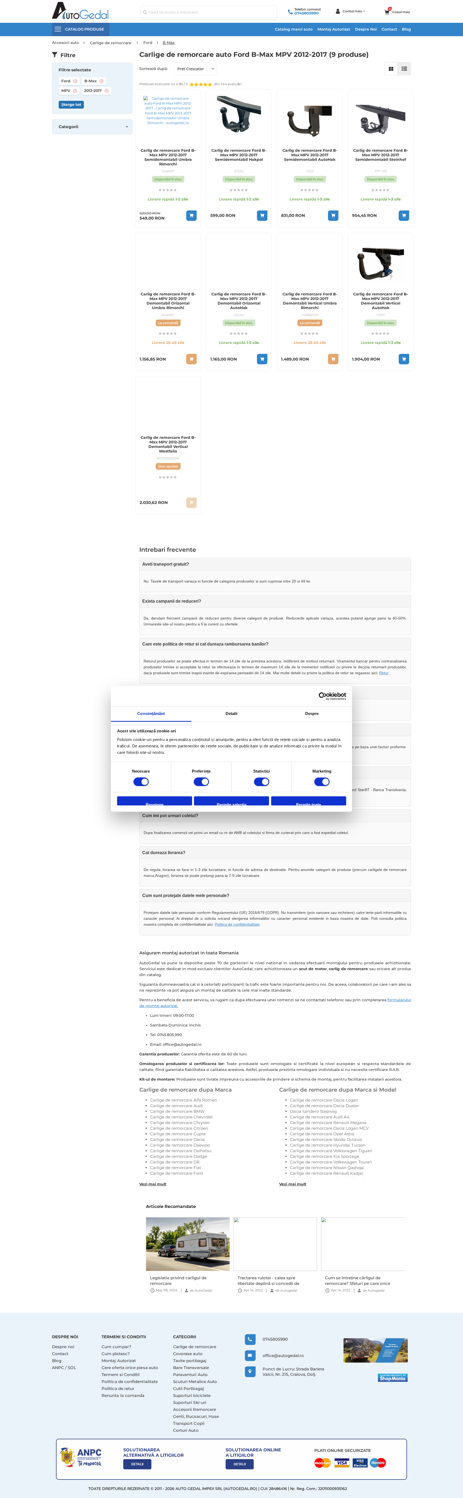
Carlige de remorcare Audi (176, 1105)
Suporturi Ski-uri (189, 1402)
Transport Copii (188, 1423)
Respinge (154, 804)
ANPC (58, 1367)
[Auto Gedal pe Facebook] (375, 1350)
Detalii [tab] (232, 713)
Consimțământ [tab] (151, 713)
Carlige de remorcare (194, 1346)
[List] (404, 68)
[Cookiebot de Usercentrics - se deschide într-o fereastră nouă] (322, 696)
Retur (384, 673)
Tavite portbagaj (189, 1360)
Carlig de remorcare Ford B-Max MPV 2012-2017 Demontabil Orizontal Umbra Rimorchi (168, 301)
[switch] (201, 782)
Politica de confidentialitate (237, 924)
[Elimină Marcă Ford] (75, 81)
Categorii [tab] (69, 126)
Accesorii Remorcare (194, 1409)
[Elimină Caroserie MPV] (75, 91)
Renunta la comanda (123, 1395)
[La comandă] (191, 359)
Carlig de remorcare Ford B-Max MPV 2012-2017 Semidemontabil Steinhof (380, 155)
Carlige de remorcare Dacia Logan (324, 1100)
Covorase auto (188, 1353)
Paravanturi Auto (190, 1374)
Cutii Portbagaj (188, 1388)
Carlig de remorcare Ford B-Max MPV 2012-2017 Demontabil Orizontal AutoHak (238, 301)
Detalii (137, 1464)
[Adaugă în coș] (191, 215)
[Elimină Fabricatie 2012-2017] (107, 91)
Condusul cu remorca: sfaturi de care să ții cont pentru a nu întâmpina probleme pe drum (362, 1280)
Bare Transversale (191, 1367)
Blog (406, 29)
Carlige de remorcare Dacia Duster (324, 1105)
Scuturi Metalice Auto (195, 1381)
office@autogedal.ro (278, 1355)
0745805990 (306, 13)
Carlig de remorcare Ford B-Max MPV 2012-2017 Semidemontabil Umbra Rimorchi (168, 157)
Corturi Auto (186, 1430)
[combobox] (208, 12)
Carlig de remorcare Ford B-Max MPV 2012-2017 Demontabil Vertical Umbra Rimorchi (309, 301)
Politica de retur (118, 1388)
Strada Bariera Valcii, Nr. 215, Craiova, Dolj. (293, 1371)
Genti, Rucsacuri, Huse (196, 1416)
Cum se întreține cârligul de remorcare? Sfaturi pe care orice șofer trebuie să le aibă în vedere (270, 1280)
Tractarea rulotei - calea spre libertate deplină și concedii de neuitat (181, 1280)
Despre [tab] (312, 713)
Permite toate (308, 804)
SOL (72, 1367)
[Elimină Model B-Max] (101, 81)
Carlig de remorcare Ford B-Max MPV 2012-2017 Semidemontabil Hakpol (238, 155)
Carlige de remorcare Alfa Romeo (183, 1100)
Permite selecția (232, 804)
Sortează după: (153, 68)
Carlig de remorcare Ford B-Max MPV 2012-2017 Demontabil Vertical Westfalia (168, 444)
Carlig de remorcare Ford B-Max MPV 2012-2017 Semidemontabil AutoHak (309, 155)
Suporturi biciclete (192, 1395)
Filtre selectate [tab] (75, 70)
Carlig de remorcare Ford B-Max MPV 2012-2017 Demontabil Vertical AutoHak (380, 301)
